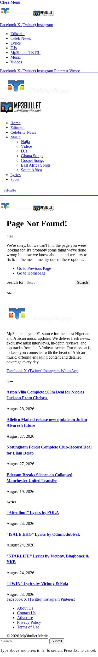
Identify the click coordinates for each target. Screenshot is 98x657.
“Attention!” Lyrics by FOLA (33, 512)
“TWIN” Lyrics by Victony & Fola (37, 583)
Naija (25, 141)
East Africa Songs (35, 165)
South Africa (31, 170)
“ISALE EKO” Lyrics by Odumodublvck (43, 534)
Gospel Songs (32, 160)
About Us (25, 608)
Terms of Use (28, 627)
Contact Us (26, 613)
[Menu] (2, 98)
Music (15, 57)
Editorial (17, 33)
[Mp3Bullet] (27, 211)
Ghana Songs (32, 156)
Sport (14, 179)
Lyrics (15, 43)
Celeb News (20, 38)
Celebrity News (23, 132)
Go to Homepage (31, 273)
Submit (56, 641)
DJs (13, 48)
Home (15, 123)
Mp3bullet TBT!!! (25, 52)
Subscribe (10, 190)
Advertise (25, 617)
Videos (16, 62)
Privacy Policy (29, 622)
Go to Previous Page (34, 268)
